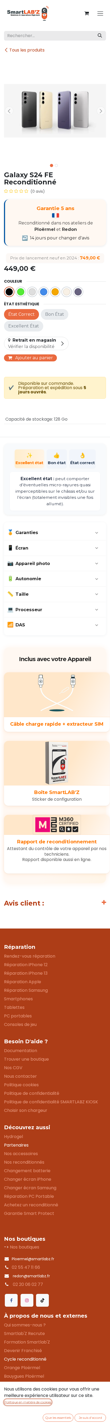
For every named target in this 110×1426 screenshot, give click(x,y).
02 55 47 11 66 (26, 1267)
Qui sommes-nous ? (25, 1325)
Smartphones (18, 999)
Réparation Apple (22, 982)
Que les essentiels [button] (58, 1418)
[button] (9, 110)
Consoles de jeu (20, 1024)
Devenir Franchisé (23, 1351)
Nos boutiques (24, 1247)
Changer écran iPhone (27, 1179)
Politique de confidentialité (31, 1093)
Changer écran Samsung (30, 1188)
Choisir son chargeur (25, 1110)
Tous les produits (27, 50)
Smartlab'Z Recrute (24, 1333)
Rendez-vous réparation (29, 956)
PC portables (18, 1016)
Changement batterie (27, 1171)
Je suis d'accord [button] (90, 1418)
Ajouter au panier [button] (33, 357)
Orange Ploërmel (22, 1368)
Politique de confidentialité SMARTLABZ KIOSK (51, 1102)
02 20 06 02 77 (28, 1284)
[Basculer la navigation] (100, 13)
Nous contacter (20, 1076)
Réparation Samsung (26, 990)
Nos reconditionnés (24, 1162)
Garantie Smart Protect (29, 1213)
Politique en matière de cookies (27, 1402)
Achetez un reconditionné (31, 1205)
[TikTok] (42, 1300)
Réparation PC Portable (29, 1196)
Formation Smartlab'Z (27, 1342)
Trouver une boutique (26, 1059)
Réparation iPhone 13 (26, 973)
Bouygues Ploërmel (24, 1376)
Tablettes (14, 1007)
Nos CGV (13, 1068)
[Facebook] (11, 1300)
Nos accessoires (21, 1154)
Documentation (20, 1051)
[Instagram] (27, 1300)
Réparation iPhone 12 (26, 965)
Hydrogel (13, 1136)
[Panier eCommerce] (86, 13)
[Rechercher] (100, 36)
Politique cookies (21, 1085)
